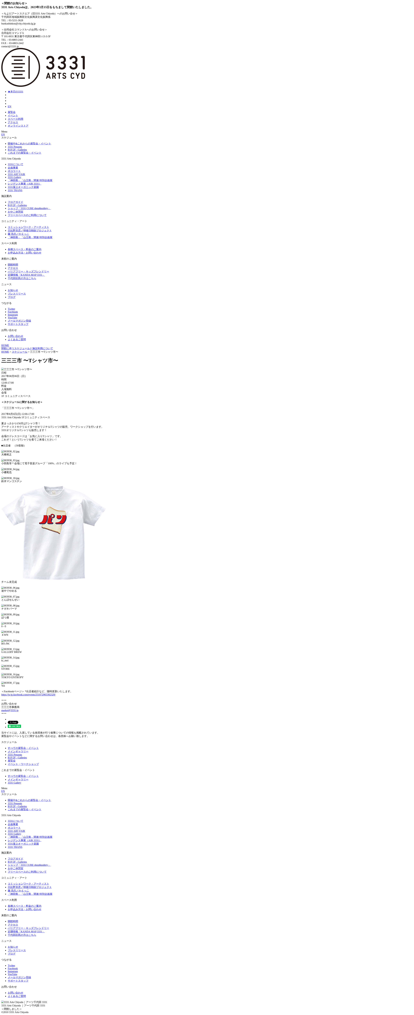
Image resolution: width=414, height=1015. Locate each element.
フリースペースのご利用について (27, 215)
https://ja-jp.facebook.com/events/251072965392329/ (28, 694)
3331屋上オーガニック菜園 (23, 187)
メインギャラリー (18, 751)
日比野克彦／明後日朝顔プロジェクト (30, 230)
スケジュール (19, 351)
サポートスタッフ (18, 324)
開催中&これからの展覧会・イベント (29, 143)
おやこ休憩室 (15, 211)
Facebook (13, 311)
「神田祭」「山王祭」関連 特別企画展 (30, 180)
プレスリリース (17, 293)
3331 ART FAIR (16, 174)
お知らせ (13, 290)
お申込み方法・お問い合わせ (24, 252)
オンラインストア (18, 125)
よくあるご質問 (17, 339)
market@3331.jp (9, 710)
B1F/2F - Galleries (17, 149)
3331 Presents (15, 146)
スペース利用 (15, 119)
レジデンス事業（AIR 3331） (24, 183)
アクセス (13, 122)
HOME (5, 345)
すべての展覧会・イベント (23, 748)
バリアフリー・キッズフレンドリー (28, 271)
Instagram (13, 314)
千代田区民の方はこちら (22, 278)
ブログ (12, 297)
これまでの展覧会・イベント (24, 152)
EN (9, 106)
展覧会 (12, 112)
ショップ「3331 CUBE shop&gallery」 (29, 208)
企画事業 (13, 167)
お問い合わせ (15, 336)
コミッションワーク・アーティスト (28, 227)
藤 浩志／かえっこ (18, 234)
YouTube (12, 317)
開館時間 (13, 264)
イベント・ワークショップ (23, 764)
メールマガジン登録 (19, 320)
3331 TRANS (15, 190)
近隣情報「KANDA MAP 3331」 (26, 275)
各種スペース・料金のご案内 (24, 249)
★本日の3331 (15, 91)
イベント (13, 115)
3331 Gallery (14, 177)
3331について (15, 164)
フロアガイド (15, 202)
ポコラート (14, 171)
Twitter (11, 309)
